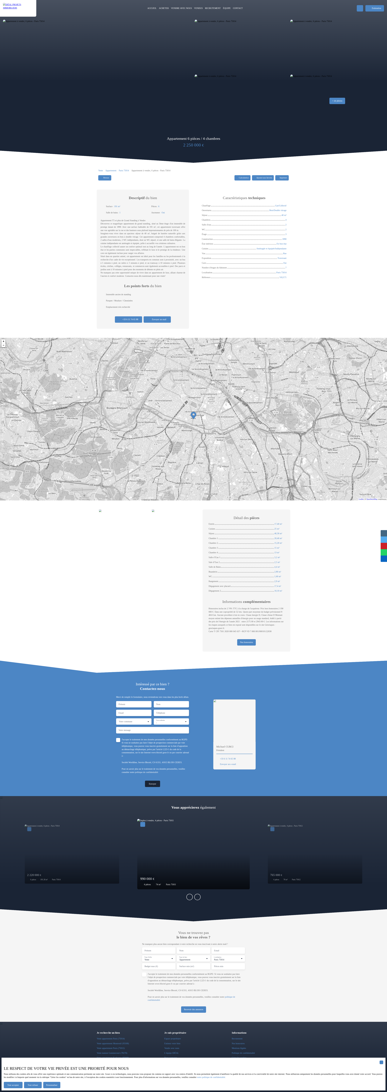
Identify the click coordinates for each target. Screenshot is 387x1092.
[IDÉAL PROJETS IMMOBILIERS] (18, 8)
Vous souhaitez (160, 720)
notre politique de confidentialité (211, 1077)
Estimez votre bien (172, 1043)
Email (121, 713)
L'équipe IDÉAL (171, 1053)
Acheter (164, 8)
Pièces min (218, 966)
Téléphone (160, 713)
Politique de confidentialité (243, 1053)
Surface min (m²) (186, 966)
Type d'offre (148, 957)
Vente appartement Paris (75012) (111, 1048)
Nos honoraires (238, 1043)
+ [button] (3, 341)
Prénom (122, 704)
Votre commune (125, 721)
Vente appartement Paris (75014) (111, 1038)
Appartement (110, 170)
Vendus (198, 8)
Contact (238, 8)
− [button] (3, 345)
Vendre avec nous (181, 8)
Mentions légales (239, 1048)
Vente (100, 170)
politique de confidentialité (146, 772)
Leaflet (361, 499)
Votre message (125, 730)
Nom (158, 704)
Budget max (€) (151, 966)
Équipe (227, 8)
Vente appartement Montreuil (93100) (113, 1043)
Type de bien (183, 957)
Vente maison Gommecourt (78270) (112, 1053)
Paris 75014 (124, 170)
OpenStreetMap (371, 499)
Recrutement (237, 1038)
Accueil (152, 8)
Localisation (217, 957)
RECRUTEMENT (213, 8)
